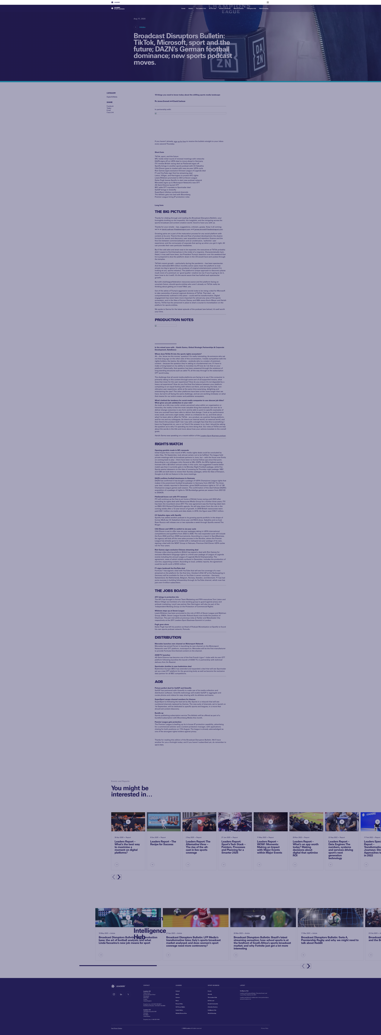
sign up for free (180, 141)
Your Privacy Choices (116, 1028)
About (177, 994)
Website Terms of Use (181, 1013)
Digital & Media (112, 97)
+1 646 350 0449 (155, 1019)
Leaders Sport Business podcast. (213, 435)
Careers (178, 997)
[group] (128, 841)
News (177, 1000)
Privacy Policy (179, 1004)
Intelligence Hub (212, 1010)
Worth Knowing (212, 1013)
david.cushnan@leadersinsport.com (176, 229)
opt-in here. (159, 744)
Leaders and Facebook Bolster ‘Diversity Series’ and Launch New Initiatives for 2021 (253, 994)
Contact (178, 991)
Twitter (109, 108)
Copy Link (110, 112)
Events (209, 991)
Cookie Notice (179, 1010)
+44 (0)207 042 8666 (160, 1005)
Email (109, 110)
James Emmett (163, 101)
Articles (142, 27)
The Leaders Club (212, 997)
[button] (119, 877)
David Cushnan (179, 101)
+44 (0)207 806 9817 (156, 1004)
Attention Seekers (212, 1007)
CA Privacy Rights (180, 1007)
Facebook (110, 106)
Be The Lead (211, 1000)
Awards (210, 994)
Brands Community (213, 1004)
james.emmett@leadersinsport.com (208, 229)
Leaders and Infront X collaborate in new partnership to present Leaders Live (254, 998)
